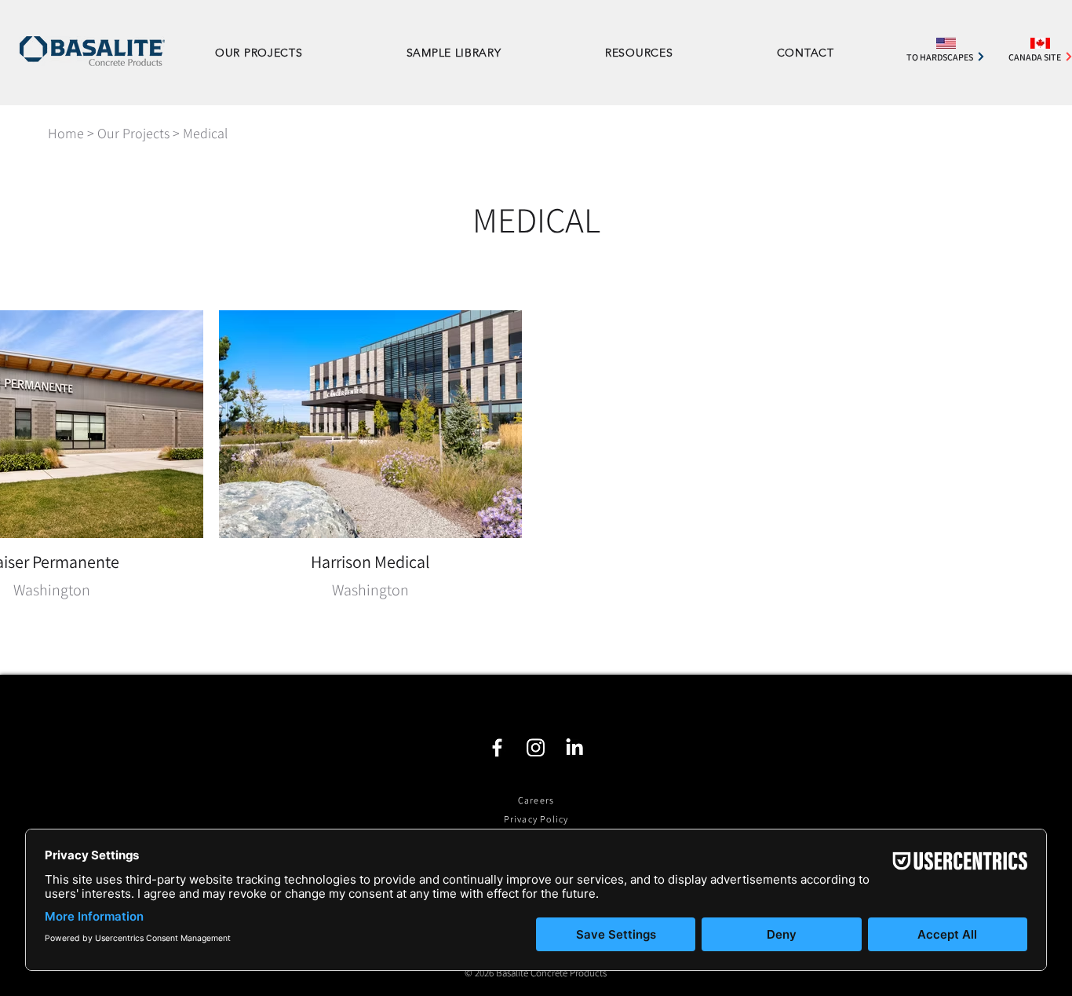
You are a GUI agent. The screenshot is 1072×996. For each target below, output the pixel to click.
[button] (669, 53)
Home (66, 133)
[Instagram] (535, 747)
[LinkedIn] (574, 747)
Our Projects (133, 133)
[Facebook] (497, 747)
